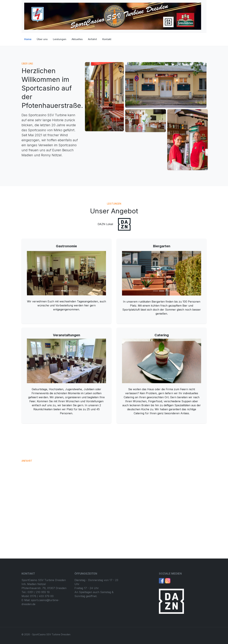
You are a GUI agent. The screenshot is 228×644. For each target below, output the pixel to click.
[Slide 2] (63, 291)
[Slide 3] (69, 291)
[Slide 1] (57, 291)
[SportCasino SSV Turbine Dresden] (112, 16)
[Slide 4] (75, 291)
